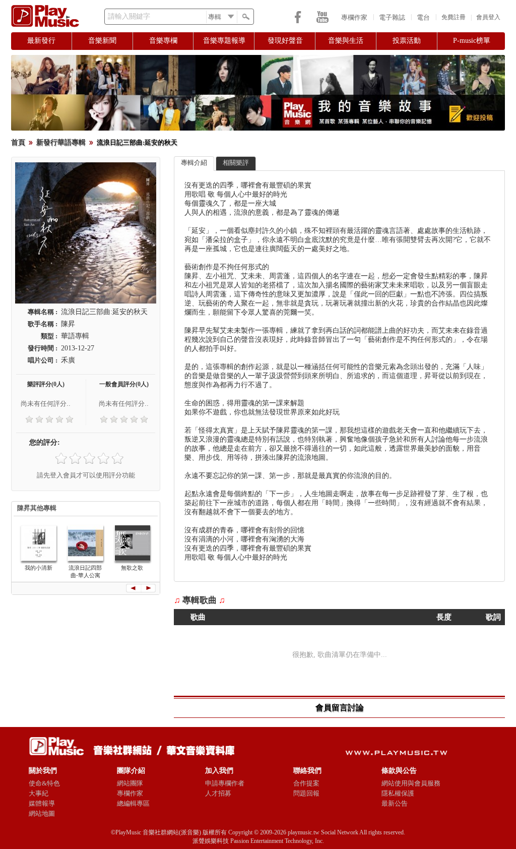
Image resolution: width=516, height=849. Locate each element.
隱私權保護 (397, 793)
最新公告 (394, 803)
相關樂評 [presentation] (236, 162)
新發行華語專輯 (61, 142)
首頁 (18, 142)
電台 (423, 17)
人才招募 (218, 793)
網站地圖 (42, 813)
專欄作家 (354, 17)
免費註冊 (453, 17)
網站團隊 (130, 783)
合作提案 (306, 783)
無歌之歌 (132, 568)
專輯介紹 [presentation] (194, 162)
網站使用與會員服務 (410, 783)
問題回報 (306, 793)
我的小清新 (38, 568)
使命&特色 (44, 783)
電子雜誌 (392, 17)
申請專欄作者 (224, 783)
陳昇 (68, 324)
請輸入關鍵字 (129, 16)
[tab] (194, 163)
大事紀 (38, 793)
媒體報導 (42, 803)
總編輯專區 (133, 803)
